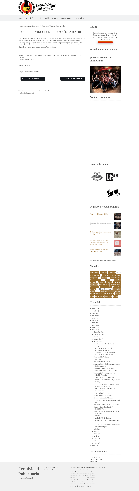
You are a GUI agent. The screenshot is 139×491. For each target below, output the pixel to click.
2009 (94, 325)
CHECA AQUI (57, 55)
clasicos (104, 278)
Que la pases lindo (96, 459)
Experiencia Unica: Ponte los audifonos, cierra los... (103, 349)
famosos (93, 282)
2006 (94, 446)
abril (95, 436)
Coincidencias (115, 278)
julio (95, 429)
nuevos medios (115, 284)
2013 (93, 316)
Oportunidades (106, 287)
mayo (96, 434)
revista (117, 294)
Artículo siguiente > (74, 79)
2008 (93, 327)
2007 (93, 330)
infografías (94, 284)
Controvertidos (95, 280)
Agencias (104, 272)
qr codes (116, 289)
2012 (93, 318)
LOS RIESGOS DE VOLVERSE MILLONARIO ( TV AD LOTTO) (105, 387)
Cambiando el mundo (57, 26)
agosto (96, 341)
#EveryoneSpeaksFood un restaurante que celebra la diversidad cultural (99, 243)
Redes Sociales (109, 294)
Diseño (107, 280)
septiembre (98, 339)
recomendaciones (96, 294)
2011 (93, 320)
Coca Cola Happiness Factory (104, 368)
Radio (92, 291)
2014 (93, 313)
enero (96, 443)
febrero (96, 441)
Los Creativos (79, 18)
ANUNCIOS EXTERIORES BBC (104, 377)
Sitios (92, 296)
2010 (93, 323)
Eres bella (97, 416)
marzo (96, 438)
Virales (115, 296)
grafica (109, 282)
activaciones (94, 272)
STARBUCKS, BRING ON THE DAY (105, 371)
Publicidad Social (51, 18)
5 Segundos (97, 359)
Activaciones (66, 18)
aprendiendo (94, 275)
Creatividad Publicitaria (28, 471)
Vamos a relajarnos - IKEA (99, 214)
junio (95, 431)
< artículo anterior (30, 79)
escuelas (117, 280)
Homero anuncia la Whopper (103, 398)
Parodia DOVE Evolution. (102, 418)
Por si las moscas (99, 391)
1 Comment (45, 26)
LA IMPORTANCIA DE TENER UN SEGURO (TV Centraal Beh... (105, 354)
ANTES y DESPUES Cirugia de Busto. (106, 384)
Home (20, 18)
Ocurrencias (94, 287)
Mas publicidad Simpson (102, 362)
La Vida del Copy (95, 457)
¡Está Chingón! (95, 461)
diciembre (97, 332)
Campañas (93, 278)
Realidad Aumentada (110, 291)
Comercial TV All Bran (101, 357)
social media (99, 296)
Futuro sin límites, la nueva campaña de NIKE (99, 251)
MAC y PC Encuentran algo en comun (107, 405)
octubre (96, 337)
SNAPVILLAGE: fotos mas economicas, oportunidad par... (107, 426)
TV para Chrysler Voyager (102, 393)
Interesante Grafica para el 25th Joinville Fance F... (104, 374)
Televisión (30, 18)
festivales (101, 282)
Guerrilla (117, 282)
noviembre (97, 334)
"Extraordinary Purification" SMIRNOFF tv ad (103, 408)
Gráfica (39, 18)
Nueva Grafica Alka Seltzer (103, 395)
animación (112, 272)
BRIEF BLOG (29, 60)
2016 (93, 308)
